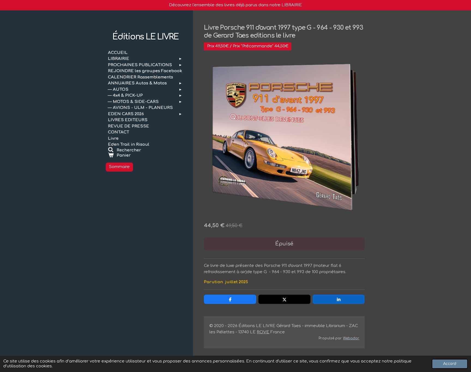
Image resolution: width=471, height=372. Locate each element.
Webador (351, 338)
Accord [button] (449, 364)
